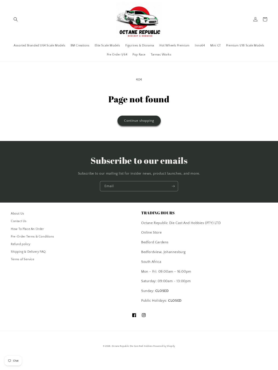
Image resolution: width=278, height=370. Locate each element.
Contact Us (18, 221)
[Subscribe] (173, 186)
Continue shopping (139, 121)
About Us (17, 213)
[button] (15, 19)
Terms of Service (22, 259)
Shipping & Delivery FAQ (28, 252)
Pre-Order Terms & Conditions (32, 236)
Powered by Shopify (164, 346)
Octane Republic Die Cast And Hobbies (132, 346)
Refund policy (20, 244)
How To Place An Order (27, 229)
